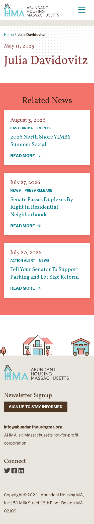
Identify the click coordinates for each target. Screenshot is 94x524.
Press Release (38, 190)
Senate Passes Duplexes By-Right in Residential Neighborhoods (42, 207)
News (15, 190)
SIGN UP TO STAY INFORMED (35, 407)
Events (44, 128)
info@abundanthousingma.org (33, 427)
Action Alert (22, 260)
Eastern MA (21, 128)
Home (9, 34)
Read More (28, 156)
